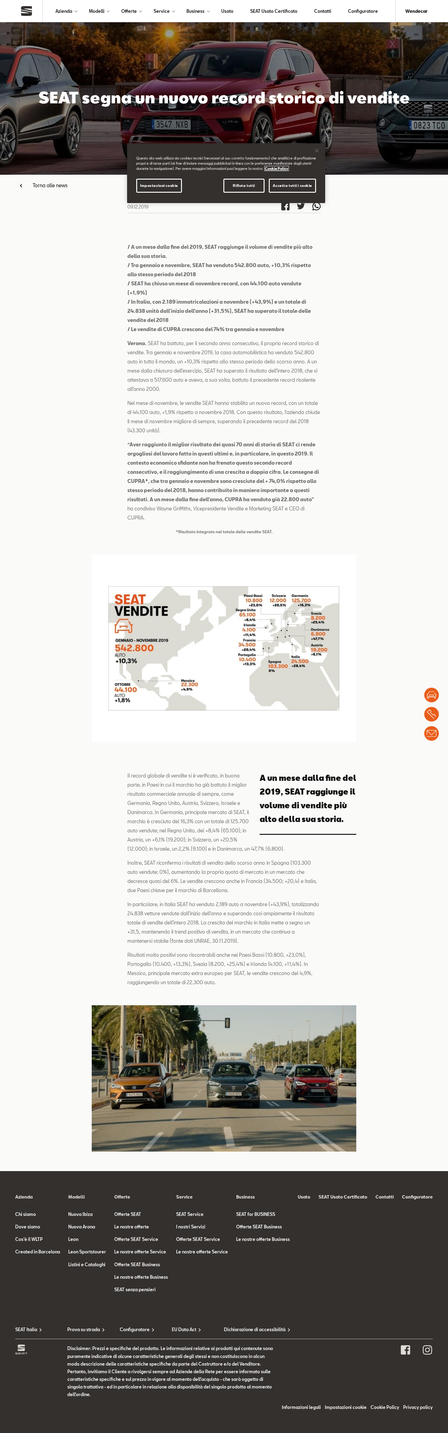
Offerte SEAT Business (137, 1264)
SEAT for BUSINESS (255, 1214)
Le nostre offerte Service (140, 1251)
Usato (227, 11)
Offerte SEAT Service (136, 1239)
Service (162, 11)
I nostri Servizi (190, 1226)
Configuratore (363, 11)
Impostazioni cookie (159, 186)
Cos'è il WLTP (29, 1239)
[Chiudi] (316, 150)
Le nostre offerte (131, 1226)
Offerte (129, 11)
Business (195, 11)
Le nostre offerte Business (141, 1277)
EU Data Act (184, 1329)
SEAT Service (190, 1214)
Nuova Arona (81, 1226)
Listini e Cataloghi (86, 1264)
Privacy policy (418, 1407)
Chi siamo (25, 1214)
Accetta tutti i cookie (292, 186)
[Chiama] (431, 714)
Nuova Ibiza (80, 1214)
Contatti (322, 11)
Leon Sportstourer (87, 1251)
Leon (73, 1239)
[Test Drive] (431, 695)
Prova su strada (83, 1329)
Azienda (63, 11)
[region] (226, 173)
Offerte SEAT (127, 1214)
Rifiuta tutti (244, 186)
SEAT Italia (26, 1329)
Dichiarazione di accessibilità (250, 1329)
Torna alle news (50, 185)
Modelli (97, 11)
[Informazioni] (431, 733)
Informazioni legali (301, 1407)
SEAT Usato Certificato (273, 11)
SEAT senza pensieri (135, 1289)
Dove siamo (27, 1226)
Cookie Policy (385, 1407)
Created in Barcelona (37, 1251)
